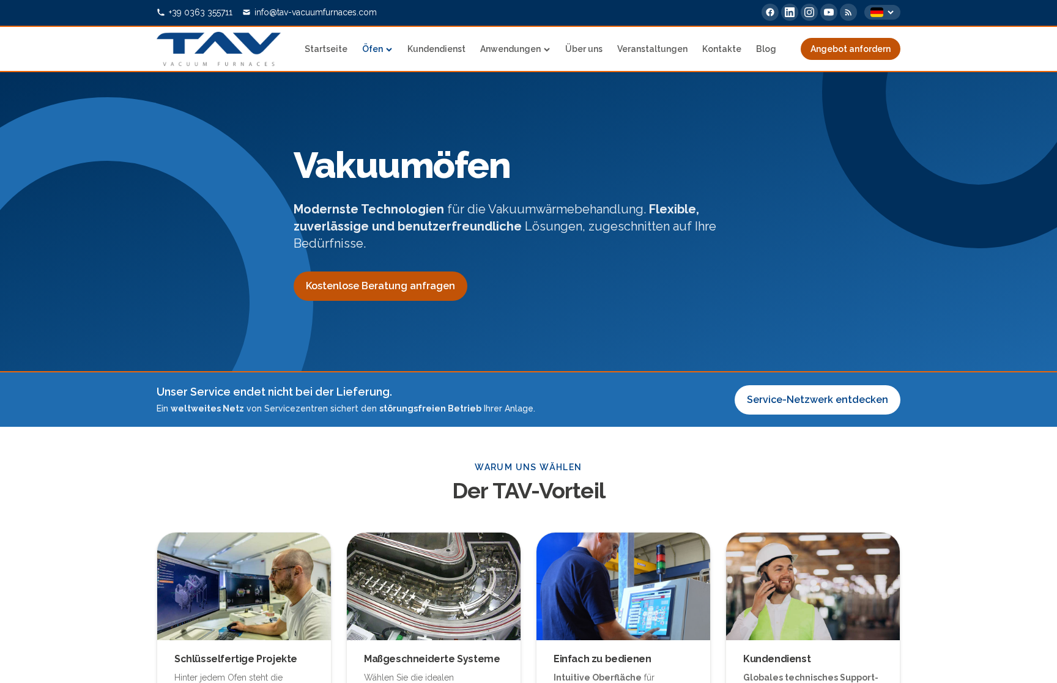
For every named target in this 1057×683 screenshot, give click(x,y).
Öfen (372, 49)
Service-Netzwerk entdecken (817, 399)
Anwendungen (510, 49)
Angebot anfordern (850, 49)
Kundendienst (436, 49)
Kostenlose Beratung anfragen (380, 286)
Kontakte (721, 49)
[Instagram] (809, 12)
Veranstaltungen (652, 49)
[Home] (219, 49)
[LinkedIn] (789, 12)
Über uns (584, 49)
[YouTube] (828, 12)
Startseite (326, 49)
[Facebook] (770, 12)
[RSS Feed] (848, 12)
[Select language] (882, 12)
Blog (766, 49)
